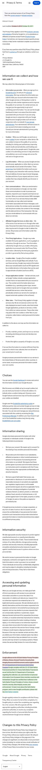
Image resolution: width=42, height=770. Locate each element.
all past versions (27, 15)
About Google (14, 755)
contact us (13, 52)
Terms (30, 755)
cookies (11, 139)
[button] (3, 2)
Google (5, 755)
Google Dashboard (19, 380)
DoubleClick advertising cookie (22, 403)
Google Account (11, 92)
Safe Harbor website (11, 692)
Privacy (23, 755)
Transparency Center (10, 760)
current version (15, 15)
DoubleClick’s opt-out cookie (11, 421)
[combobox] (12, 766)
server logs (9, 169)
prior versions (33, 744)
